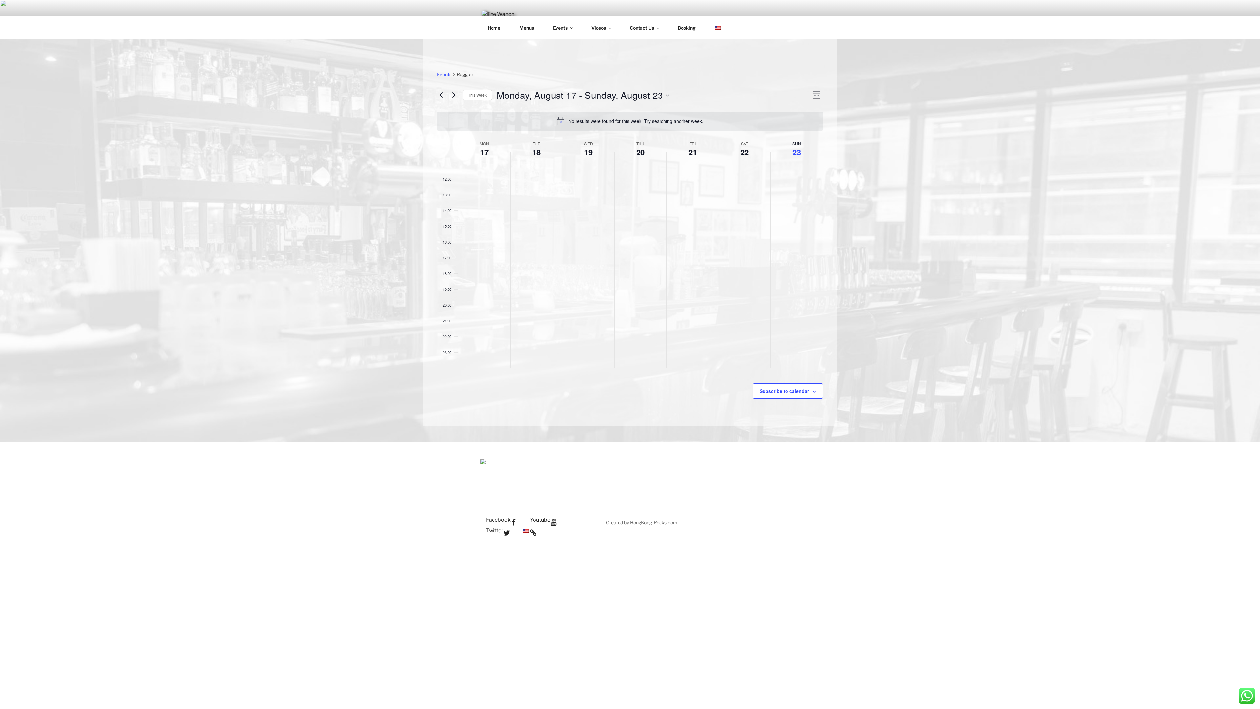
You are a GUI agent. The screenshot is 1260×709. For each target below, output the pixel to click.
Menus (526, 28)
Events (560, 28)
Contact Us (642, 28)
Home (494, 28)
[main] (630, 232)
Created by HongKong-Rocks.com (641, 522)
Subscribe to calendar (784, 391)
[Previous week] (441, 95)
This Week (477, 94)
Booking (687, 28)
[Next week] (454, 95)
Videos (598, 28)
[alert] (630, 121)
